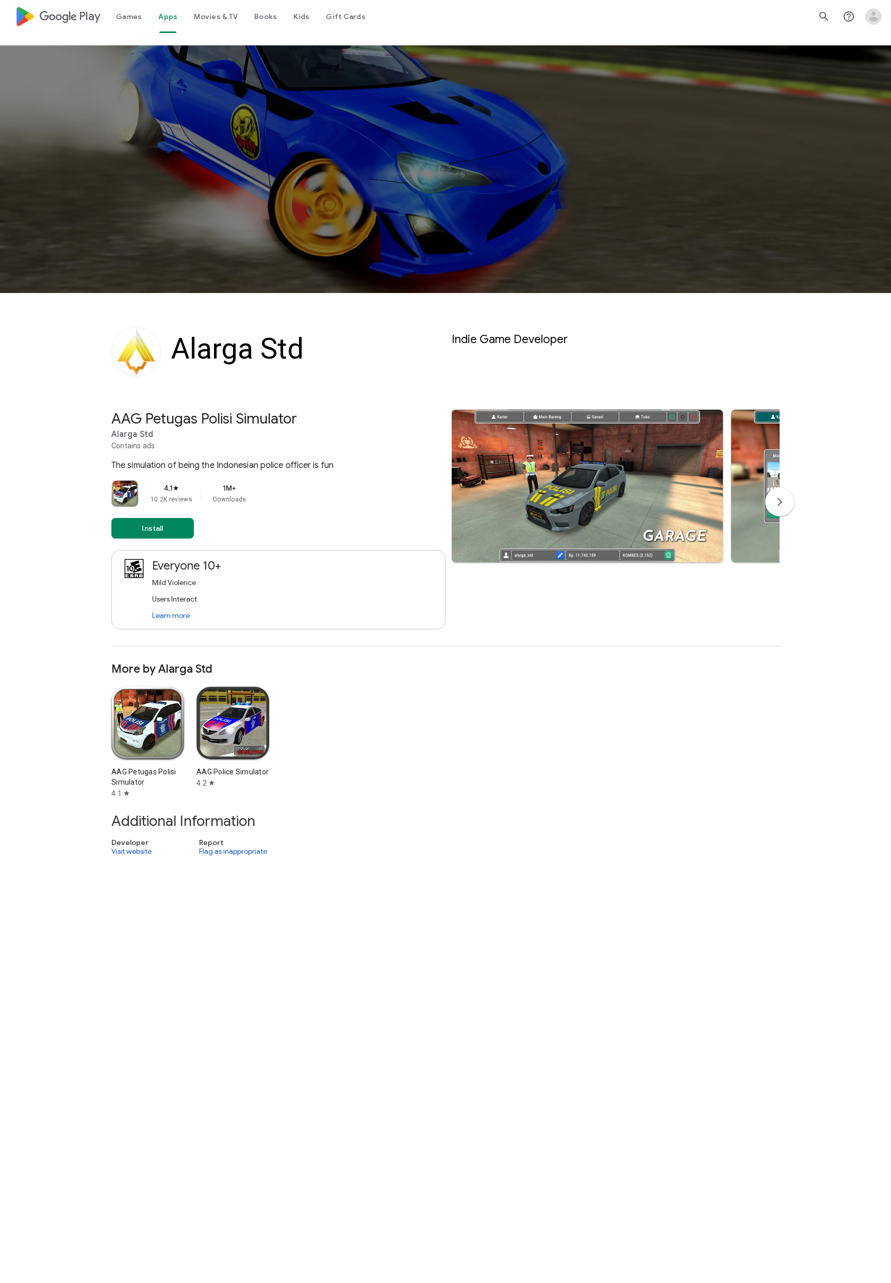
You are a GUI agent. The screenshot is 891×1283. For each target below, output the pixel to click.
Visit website (131, 851)
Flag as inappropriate (233, 851)
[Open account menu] (873, 16)
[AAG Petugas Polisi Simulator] (445, 528)
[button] (587, 486)
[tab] (129, 16)
